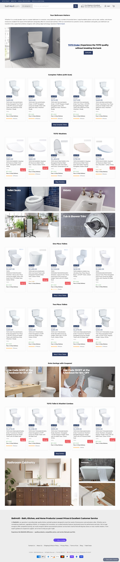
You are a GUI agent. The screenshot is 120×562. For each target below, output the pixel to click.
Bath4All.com (40, 552)
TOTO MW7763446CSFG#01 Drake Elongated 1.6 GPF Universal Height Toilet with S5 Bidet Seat (38, 433)
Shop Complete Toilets (60, 125)
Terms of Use (74, 545)
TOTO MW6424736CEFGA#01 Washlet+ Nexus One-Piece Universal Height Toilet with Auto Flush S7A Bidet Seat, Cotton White (14, 275)
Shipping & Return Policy (51, 545)
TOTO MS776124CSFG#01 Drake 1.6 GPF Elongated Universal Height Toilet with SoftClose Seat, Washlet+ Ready (37, 105)
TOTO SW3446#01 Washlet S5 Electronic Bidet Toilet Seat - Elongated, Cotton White (14, 163)
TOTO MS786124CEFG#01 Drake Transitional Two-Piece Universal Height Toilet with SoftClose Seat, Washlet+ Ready (104, 105)
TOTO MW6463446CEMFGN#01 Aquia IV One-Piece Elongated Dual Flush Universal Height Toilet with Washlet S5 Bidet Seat (105, 275)
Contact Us (31, 545)
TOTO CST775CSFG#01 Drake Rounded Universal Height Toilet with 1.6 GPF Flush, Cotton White (59, 334)
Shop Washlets (60, 182)
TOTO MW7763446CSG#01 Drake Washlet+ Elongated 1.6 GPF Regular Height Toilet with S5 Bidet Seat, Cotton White (60, 434)
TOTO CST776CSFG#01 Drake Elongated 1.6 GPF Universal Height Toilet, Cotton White (36, 334)
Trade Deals (88, 545)
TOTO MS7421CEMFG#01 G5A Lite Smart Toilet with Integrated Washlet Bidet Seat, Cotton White (37, 273)
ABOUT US (13, 1)
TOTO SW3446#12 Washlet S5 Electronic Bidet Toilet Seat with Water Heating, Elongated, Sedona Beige (81, 163)
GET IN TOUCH (5, 1)
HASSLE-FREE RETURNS (24, 1)
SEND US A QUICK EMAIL (38, 1)
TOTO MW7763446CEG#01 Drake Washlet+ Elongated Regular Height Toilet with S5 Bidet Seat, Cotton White (104, 433)
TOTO (7, 111)
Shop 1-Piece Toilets (60, 295)
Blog (81, 545)
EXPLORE (88, 53)
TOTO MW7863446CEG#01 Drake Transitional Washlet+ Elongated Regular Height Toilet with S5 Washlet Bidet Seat (82, 434)
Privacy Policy (64, 545)
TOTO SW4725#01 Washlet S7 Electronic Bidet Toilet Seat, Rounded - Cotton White (105, 163)
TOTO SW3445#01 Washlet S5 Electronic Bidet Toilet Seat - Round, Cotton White (37, 163)
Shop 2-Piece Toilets (60, 354)
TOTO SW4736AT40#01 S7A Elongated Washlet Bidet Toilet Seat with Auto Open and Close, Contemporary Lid (60, 163)
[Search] (75, 6)
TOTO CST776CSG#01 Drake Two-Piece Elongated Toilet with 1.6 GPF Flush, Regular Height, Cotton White (104, 334)
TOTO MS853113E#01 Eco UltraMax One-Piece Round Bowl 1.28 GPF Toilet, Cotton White (82, 273)
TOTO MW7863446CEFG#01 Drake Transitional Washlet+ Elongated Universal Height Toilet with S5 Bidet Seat (82, 334)
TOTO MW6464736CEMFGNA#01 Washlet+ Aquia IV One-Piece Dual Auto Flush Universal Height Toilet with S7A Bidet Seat (60, 275)
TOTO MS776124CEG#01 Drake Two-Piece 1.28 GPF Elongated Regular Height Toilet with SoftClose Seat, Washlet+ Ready (81, 105)
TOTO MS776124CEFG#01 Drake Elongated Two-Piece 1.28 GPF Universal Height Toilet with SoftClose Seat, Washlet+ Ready (14, 105)
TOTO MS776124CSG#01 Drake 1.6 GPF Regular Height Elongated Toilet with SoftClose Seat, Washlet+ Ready (60, 105)
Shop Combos (60, 454)
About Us (39, 545)
